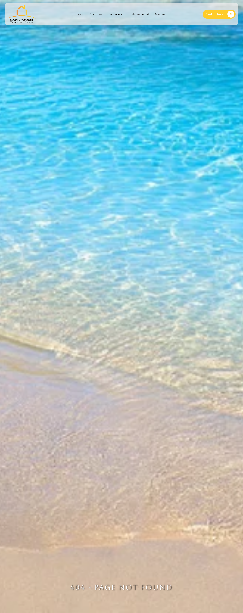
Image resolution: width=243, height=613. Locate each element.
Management (140, 13)
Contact (160, 13)
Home (79, 13)
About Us (96, 13)
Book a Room (215, 14)
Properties (115, 13)
